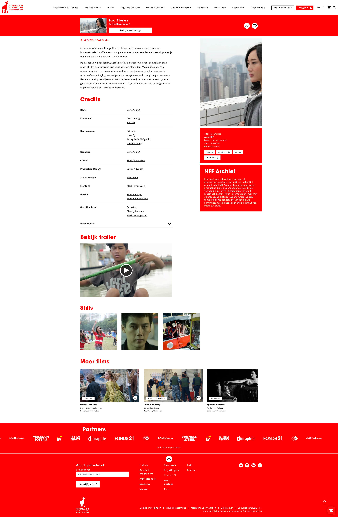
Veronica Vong (134, 143)
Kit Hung (131, 131)
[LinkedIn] (253, 477)
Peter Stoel (132, 177)
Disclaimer (227, 507)
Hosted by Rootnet (253, 511)
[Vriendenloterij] (148, 438)
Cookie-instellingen (150, 507)
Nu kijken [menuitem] (220, 7)
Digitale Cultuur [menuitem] (130, 7)
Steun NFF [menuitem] (238, 7)
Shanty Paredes (135, 211)
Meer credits (87, 223)
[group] (109, 391)
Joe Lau (131, 122)
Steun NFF (170, 475)
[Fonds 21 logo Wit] (82, 438)
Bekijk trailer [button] (128, 30)
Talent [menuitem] (110, 7)
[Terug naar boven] (169, 459)
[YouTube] (241, 477)
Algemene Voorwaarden (203, 507)
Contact (191, 470)
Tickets (143, 465)
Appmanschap (235, 511)
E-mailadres (83, 469)
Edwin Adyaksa (135, 168)
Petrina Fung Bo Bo (137, 215)
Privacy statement (176, 507)
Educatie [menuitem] (202, 7)
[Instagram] (247, 477)
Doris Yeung (133, 109)
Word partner (168, 482)
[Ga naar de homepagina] (12, 7)
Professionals (147, 478)
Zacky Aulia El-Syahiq (138, 139)
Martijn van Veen (136, 160)
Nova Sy (131, 135)
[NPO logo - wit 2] (104, 438)
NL (318, 7)
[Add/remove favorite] (255, 26)
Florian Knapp (134, 194)
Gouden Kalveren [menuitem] (181, 7)
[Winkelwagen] (329, 7)
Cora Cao (131, 207)
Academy (144, 483)
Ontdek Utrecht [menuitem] (155, 7)
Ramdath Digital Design (215, 511)
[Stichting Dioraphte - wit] (55, 438)
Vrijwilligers (171, 470)
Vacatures (170, 465)
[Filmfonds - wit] (33, 438)
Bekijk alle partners (169, 447)
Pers (166, 489)
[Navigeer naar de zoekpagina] (334, 7)
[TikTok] (260, 477)
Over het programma (146, 472)
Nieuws (143, 489)
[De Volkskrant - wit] (123, 438)
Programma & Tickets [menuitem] (65, 7)
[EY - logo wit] (17, 438)
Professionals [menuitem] (92, 7)
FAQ (189, 465)
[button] (126, 270)
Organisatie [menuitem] (258, 7)
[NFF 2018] (81, 40)
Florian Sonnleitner (137, 198)
